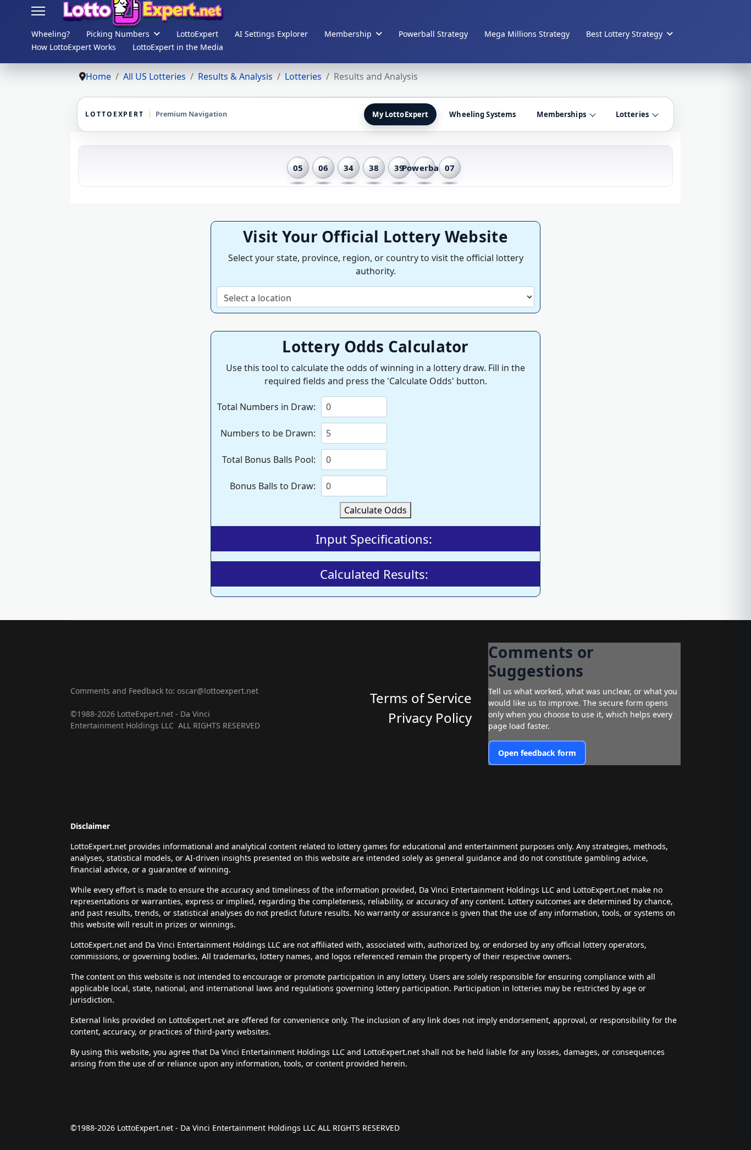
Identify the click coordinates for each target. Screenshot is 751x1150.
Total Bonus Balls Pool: (269, 460)
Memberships (561, 114)
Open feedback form (537, 753)
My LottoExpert (400, 114)
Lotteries (632, 114)
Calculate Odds (375, 510)
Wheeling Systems (482, 114)
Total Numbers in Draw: (266, 407)
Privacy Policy (430, 718)
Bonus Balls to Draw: (273, 486)
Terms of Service (421, 698)
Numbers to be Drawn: (268, 433)
